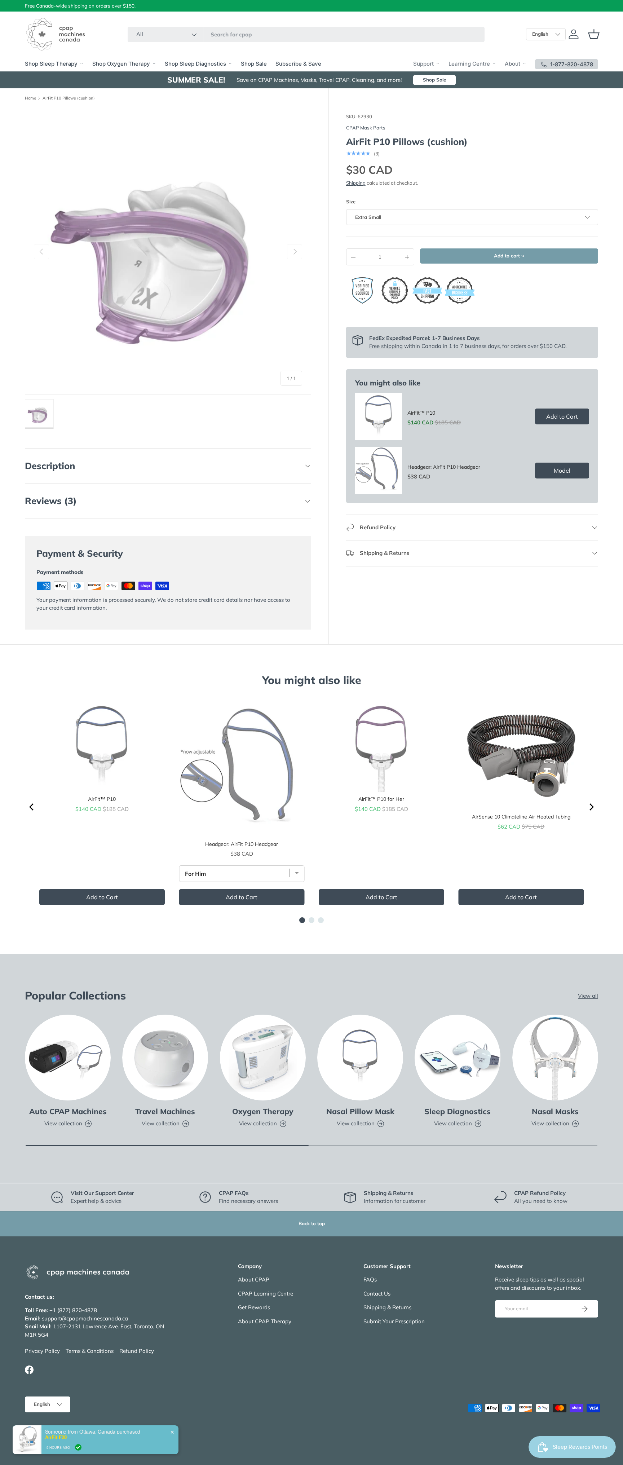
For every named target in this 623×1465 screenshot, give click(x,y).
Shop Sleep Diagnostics (195, 63)
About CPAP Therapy (264, 1321)
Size (350, 201)
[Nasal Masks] (555, 1057)
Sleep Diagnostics (457, 1111)
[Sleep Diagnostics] (457, 1057)
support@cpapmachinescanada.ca (85, 1318)
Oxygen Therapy (262, 1111)
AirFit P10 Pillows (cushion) (69, 98)
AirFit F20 (56, 1449)
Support (423, 63)
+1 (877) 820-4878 (73, 1310)
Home (30, 98)
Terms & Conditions (90, 1350)
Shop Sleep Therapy (51, 63)
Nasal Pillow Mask (360, 1111)
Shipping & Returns (387, 1307)
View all (588, 995)
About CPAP (253, 1279)
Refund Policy (136, 1350)
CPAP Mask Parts (365, 128)
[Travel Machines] (165, 1057)
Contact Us (376, 1293)
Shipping (356, 183)
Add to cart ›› (509, 256)
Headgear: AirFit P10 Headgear (443, 467)
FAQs (370, 1279)
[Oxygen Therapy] (263, 1057)
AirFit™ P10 (421, 413)
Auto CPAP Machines (68, 1111)
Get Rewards (254, 1307)
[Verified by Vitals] (78, 1459)
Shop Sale (254, 63)
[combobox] (306, 34)
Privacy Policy (42, 1350)
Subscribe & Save (298, 63)
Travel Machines (165, 1111)
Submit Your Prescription (394, 1321)
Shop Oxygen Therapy (121, 63)
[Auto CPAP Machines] (68, 1057)
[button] (594, 34)
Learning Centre (469, 63)
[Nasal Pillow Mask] (360, 1057)
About (512, 63)
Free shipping (386, 346)
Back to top (312, 1223)
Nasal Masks (555, 1111)
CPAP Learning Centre (265, 1293)
